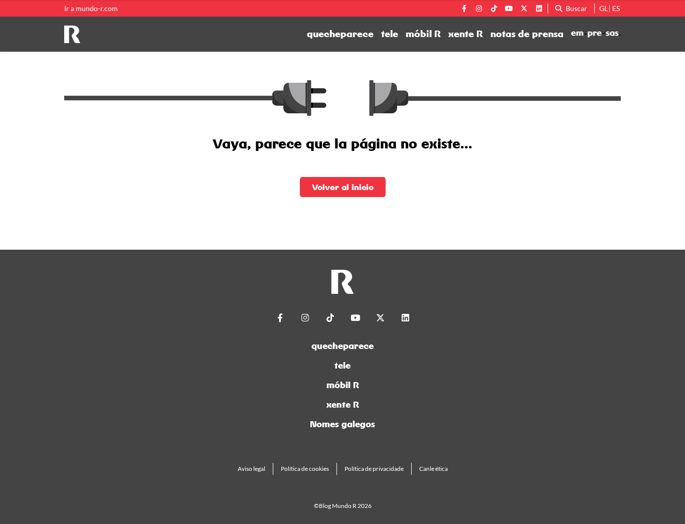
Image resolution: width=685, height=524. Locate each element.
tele (389, 34)
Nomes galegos (342, 424)
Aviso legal (251, 468)
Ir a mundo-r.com (91, 8)
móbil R (423, 34)
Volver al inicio (343, 187)
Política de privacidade (374, 468)
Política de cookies (305, 468)
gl (603, 8)
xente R (465, 34)
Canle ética (433, 468)
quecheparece (340, 34)
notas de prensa (527, 34)
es (616, 8)
